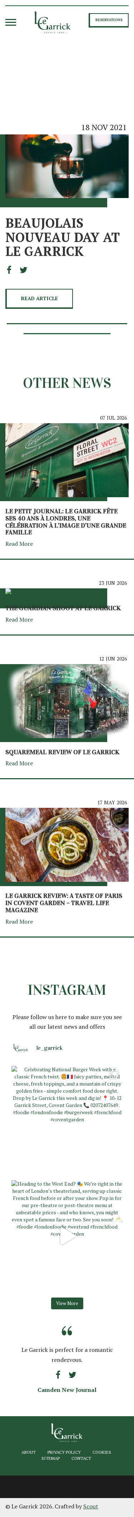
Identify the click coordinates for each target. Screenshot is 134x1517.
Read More (19, 544)
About (28, 1452)
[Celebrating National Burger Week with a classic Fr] (67, 1121)
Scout (90, 1506)
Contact (81, 1458)
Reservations (109, 20)
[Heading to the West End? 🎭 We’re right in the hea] (67, 1235)
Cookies (102, 1452)
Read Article (39, 298)
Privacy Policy (64, 1452)
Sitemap (50, 1458)
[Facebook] (11, 270)
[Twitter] (24, 270)
